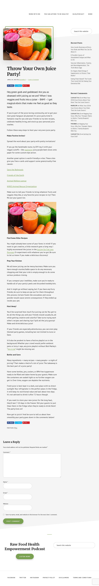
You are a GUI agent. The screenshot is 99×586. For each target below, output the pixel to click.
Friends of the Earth (15, 175)
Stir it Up (11, 349)
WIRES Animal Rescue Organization (22, 186)
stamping (29, 150)
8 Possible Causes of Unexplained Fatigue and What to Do (81, 57)
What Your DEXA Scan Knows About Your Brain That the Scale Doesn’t (80, 100)
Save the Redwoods (15, 169)
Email (5, 493)
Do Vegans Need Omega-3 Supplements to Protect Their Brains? (80, 73)
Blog (15, 428)
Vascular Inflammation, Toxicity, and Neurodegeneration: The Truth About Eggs (81, 65)
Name (5, 482)
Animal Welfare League (16, 181)
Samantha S (76, 98)
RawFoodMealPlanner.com (19, 8)
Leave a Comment (33, 79)
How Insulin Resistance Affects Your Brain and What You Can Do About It (81, 49)
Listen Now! (24, 556)
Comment (6, 452)
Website (5, 504)
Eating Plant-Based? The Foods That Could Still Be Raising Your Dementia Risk (81, 81)
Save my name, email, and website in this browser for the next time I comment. (31, 515)
